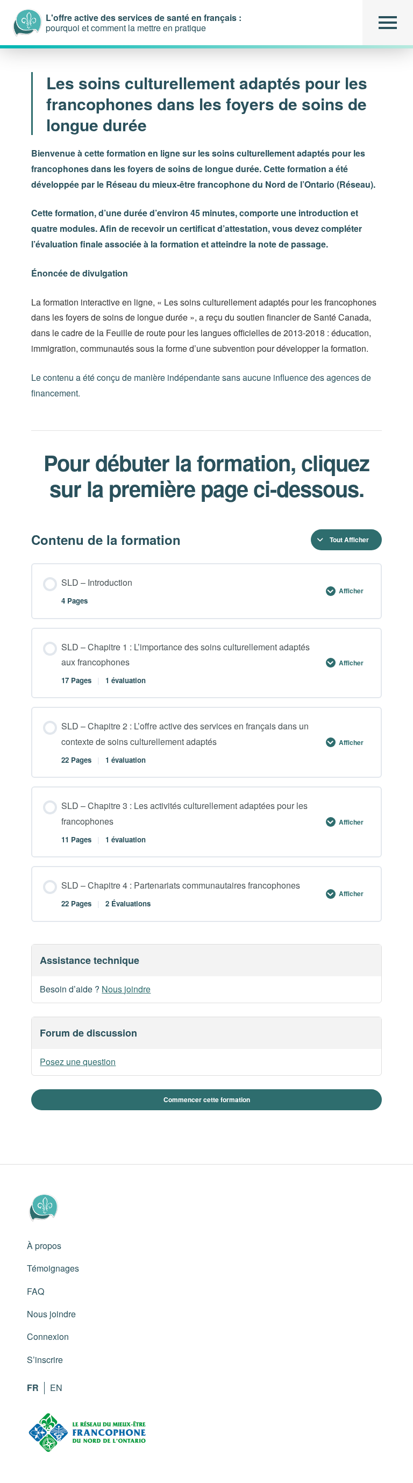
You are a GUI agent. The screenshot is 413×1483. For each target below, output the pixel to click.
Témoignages (53, 1268)
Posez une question (78, 1061)
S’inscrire (45, 1359)
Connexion (48, 1336)
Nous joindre (126, 989)
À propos (44, 1245)
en (56, 1387)
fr (33, 1387)
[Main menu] (387, 22)
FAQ (35, 1291)
